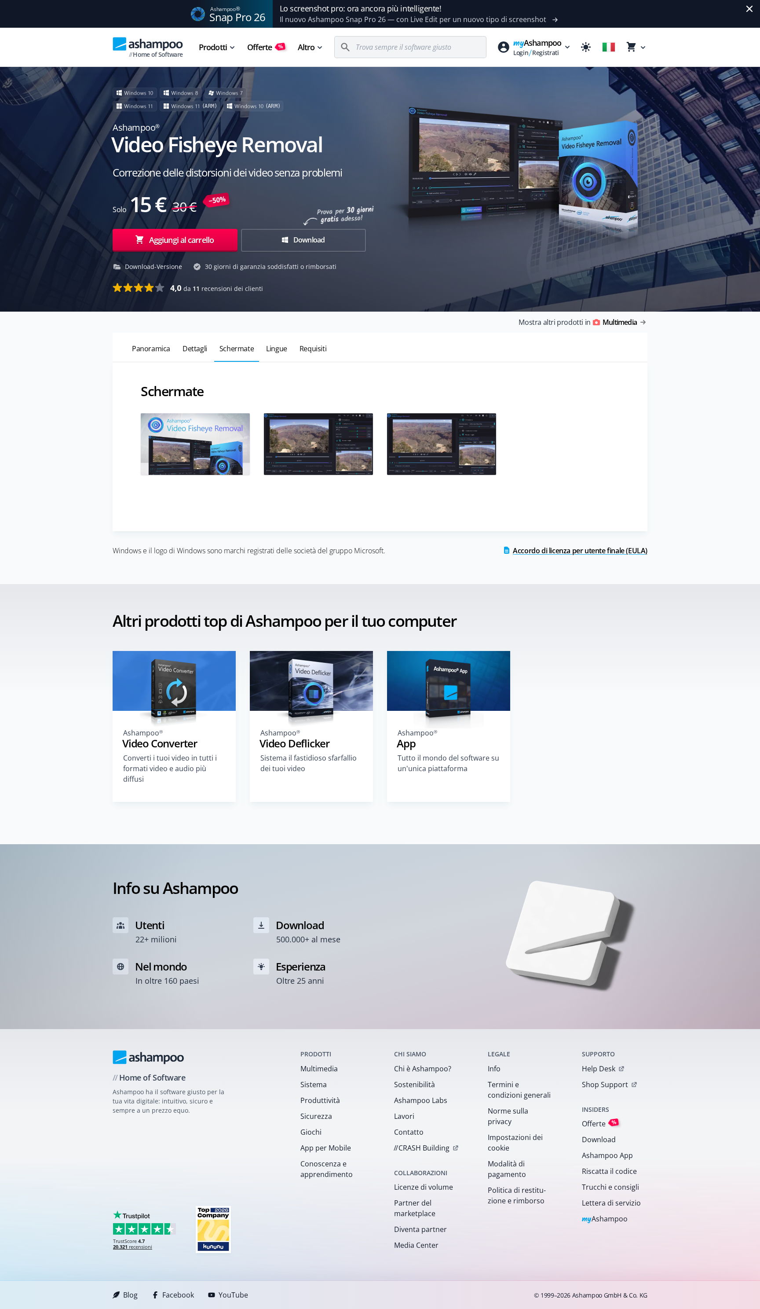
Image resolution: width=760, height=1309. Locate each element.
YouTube (233, 1295)
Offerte (265, 47)
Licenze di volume (423, 1187)
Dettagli (195, 348)
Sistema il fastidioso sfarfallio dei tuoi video (308, 763)
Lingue (276, 348)
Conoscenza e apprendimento (326, 1169)
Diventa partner (420, 1229)
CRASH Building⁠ (421, 1148)
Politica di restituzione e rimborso (517, 1195)
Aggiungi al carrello (181, 240)
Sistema (313, 1084)
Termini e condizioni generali (519, 1090)
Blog (130, 1295)
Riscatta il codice (609, 1171)
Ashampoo (605, 1219)
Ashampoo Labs (420, 1100)
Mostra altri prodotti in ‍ (578, 322)
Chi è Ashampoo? (422, 1069)
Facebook (178, 1295)
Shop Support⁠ (605, 1084)
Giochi (311, 1132)
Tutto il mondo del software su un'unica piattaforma (448, 763)
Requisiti (313, 348)
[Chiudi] (749, 9)
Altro (306, 47)
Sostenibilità (414, 1084)
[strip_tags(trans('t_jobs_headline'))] (213, 1229)
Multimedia (319, 1069)
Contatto (409, 1132)
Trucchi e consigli (610, 1187)
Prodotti (213, 47)
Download (308, 240)
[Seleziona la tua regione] (608, 47)
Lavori (404, 1116)
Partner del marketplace (414, 1208)
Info (494, 1069)
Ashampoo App (607, 1155)
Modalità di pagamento (507, 1169)
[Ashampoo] (148, 1057)
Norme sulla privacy (508, 1116)
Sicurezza (316, 1116)
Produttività (320, 1100)
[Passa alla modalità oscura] (585, 47)
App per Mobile (325, 1148)
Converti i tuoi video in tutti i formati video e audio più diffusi (170, 768)
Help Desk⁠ (598, 1069)
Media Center (416, 1245)
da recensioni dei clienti (216, 288)
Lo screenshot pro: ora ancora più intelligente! (361, 8)
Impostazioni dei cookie (515, 1143)
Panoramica (151, 348)
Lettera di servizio (611, 1203)
